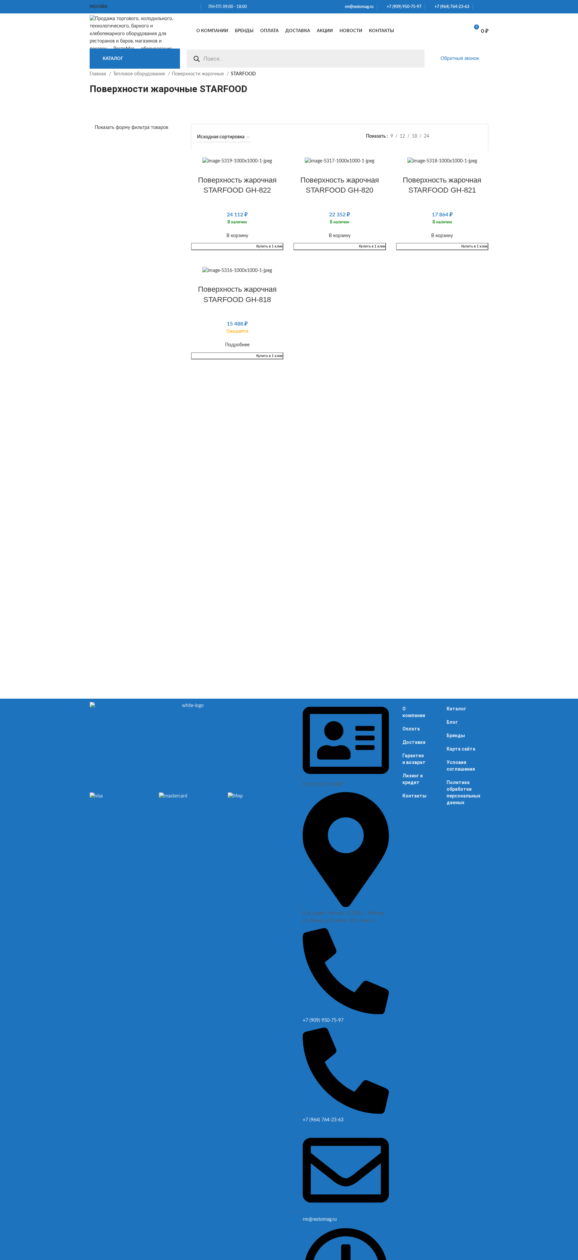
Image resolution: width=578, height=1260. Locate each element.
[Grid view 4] (480, 137)
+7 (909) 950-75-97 (402, 7)
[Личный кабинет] (425, 31)
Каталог (456, 708)
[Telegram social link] (486, 7)
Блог (452, 722)
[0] (456, 31)
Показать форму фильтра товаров (131, 127)
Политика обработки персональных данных (463, 792)
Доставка (413, 742)
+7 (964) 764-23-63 (450, 7)
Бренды (456, 735)
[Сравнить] (439, 31)
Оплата (411, 728)
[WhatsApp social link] (478, 7)
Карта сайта (461, 749)
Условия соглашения (461, 766)
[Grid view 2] (459, 137)
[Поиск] (196, 58)
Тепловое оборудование (139, 74)
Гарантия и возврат (413, 759)
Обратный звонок (460, 58)
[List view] (448, 137)
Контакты (414, 795)
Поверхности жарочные (198, 74)
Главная (98, 74)
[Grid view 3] (469, 137)
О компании (413, 712)
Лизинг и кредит (412, 779)
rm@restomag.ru (358, 7)
